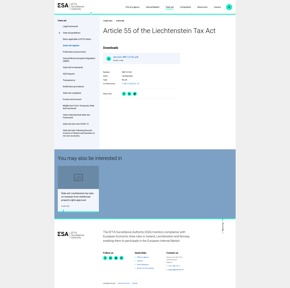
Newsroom (202, 7)
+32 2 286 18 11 (174, 266)
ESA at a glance (132, 7)
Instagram (121, 258)
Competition (185, 7)
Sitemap (135, 283)
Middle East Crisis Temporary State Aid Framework (78, 107)
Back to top (223, 226)
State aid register (71, 45)
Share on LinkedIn (129, 94)
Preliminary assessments (74, 52)
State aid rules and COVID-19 (76, 124)
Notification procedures (73, 86)
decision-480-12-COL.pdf (125, 58)
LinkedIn (111, 258)
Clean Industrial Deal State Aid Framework (76, 116)
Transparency (69, 80)
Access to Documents (145, 268)
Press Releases (143, 265)
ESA (71, 6)
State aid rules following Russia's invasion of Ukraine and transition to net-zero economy (79, 133)
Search (229, 7)
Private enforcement (72, 99)
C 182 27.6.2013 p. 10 (130, 84)
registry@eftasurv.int (176, 270)
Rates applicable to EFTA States (77, 39)
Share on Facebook (124, 94)
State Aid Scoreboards (73, 67)
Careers (217, 7)
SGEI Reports (69, 74)
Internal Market (152, 7)
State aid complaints (72, 93)
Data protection (124, 283)
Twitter (116, 258)
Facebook (105, 258)
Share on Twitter (135, 94)
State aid (170, 7)
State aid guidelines (71, 33)
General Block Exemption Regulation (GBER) (79, 59)
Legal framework (70, 26)
